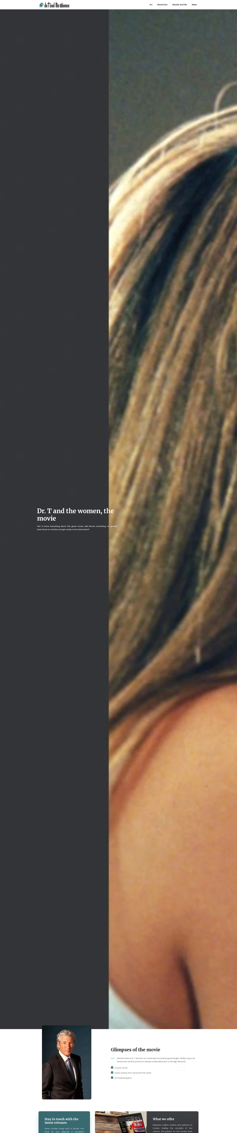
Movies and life (179, 4)
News (194, 4)
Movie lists (162, 4)
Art (151, 4)
